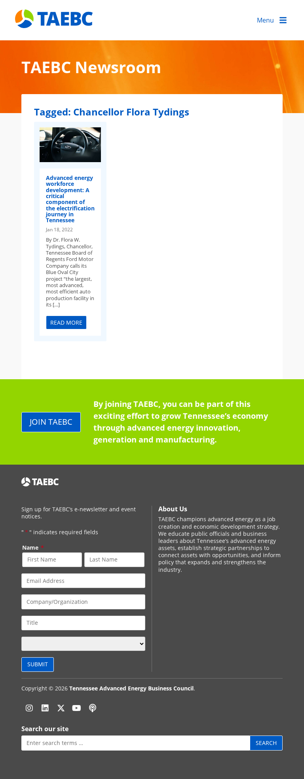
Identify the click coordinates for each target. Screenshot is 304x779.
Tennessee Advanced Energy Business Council (131, 688)
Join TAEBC (51, 421)
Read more (66, 322)
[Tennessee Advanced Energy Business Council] (54, 22)
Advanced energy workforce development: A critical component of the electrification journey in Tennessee (70, 199)
